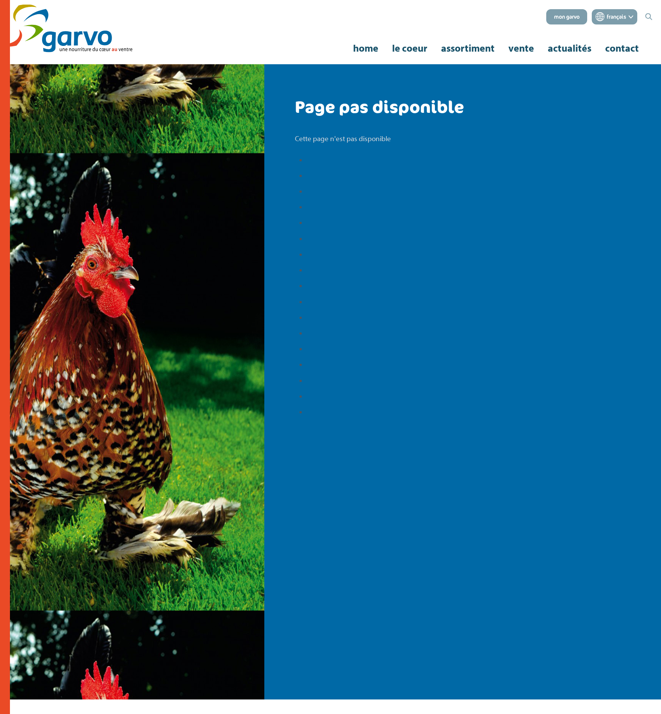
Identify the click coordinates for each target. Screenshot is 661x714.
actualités (569, 48)
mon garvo (567, 16)
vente (521, 48)
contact (622, 48)
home (365, 48)
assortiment (468, 48)
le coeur (409, 48)
